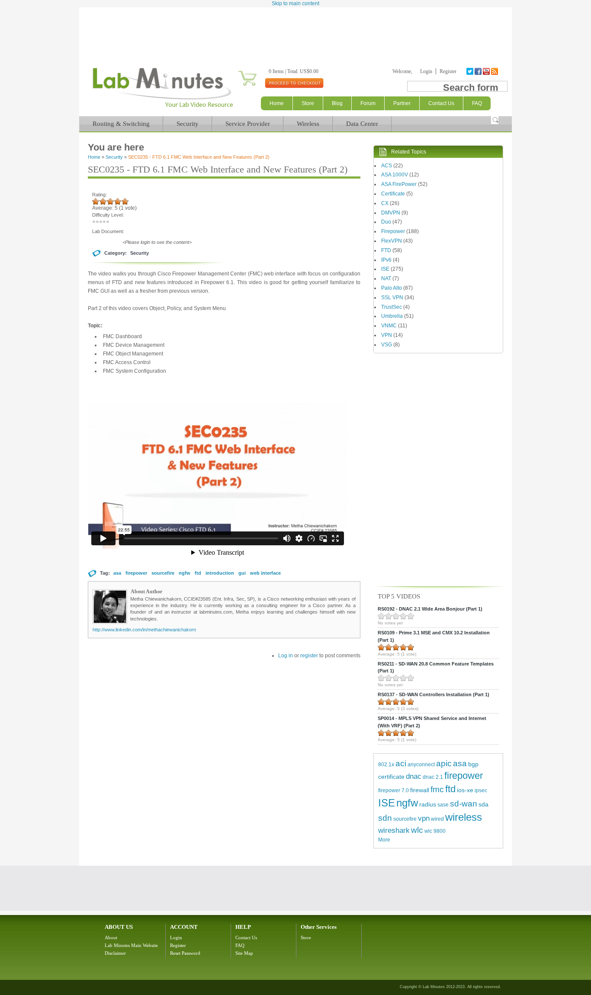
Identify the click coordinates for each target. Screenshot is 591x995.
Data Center (362, 123)
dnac (413, 776)
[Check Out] (294, 82)
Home (277, 103)
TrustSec (391, 307)
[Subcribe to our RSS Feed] (495, 71)
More (384, 840)
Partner (402, 103)
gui (242, 573)
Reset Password (185, 953)
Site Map (244, 953)
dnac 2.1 (433, 777)
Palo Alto (391, 288)
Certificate (393, 194)
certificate (391, 776)
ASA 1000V (394, 175)
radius (427, 804)
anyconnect (421, 764)
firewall (419, 790)
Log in (285, 656)
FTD (386, 250)
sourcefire (162, 573)
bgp (473, 764)
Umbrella (392, 316)
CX (385, 203)
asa (117, 573)
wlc (417, 830)
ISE (385, 269)
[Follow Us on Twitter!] (470, 71)
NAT (386, 278)
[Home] (162, 107)
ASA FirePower (399, 184)
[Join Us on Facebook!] (479, 71)
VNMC (389, 326)
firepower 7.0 (393, 790)
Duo (386, 222)
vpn (424, 818)
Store (308, 103)
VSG (386, 345)
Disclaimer (115, 953)
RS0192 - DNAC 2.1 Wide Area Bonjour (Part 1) (430, 608)
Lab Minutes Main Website (131, 945)
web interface (265, 573)
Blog (337, 103)
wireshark (394, 830)
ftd (198, 573)
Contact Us (246, 937)
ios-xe (465, 790)
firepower (136, 573)
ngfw (184, 573)
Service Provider (247, 123)
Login (426, 71)
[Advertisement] (295, 31)
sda (483, 804)
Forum (368, 103)
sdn (385, 817)
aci (400, 763)
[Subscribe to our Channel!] (487, 71)
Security (188, 123)
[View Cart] (237, 71)
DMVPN (390, 213)
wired (437, 819)
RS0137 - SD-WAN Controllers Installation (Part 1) (433, 694)
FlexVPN (391, 241)
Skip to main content (295, 3)
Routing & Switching (121, 123)
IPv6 (386, 260)
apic (444, 763)
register (309, 656)
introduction (220, 573)
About (111, 937)
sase (443, 805)
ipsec (481, 790)
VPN (386, 335)
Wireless (308, 123)
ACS (386, 166)
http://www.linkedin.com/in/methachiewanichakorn (144, 629)
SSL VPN (392, 297)
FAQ (239, 945)
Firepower (393, 231)
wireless (463, 817)
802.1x (386, 764)
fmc (437, 789)
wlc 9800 (435, 831)
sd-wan (463, 803)
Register (448, 71)
